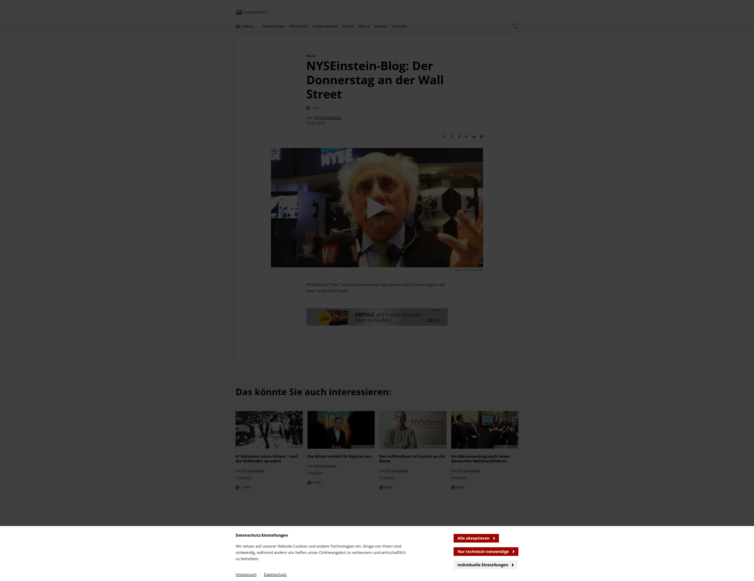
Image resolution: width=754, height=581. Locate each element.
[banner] (377, 290)
